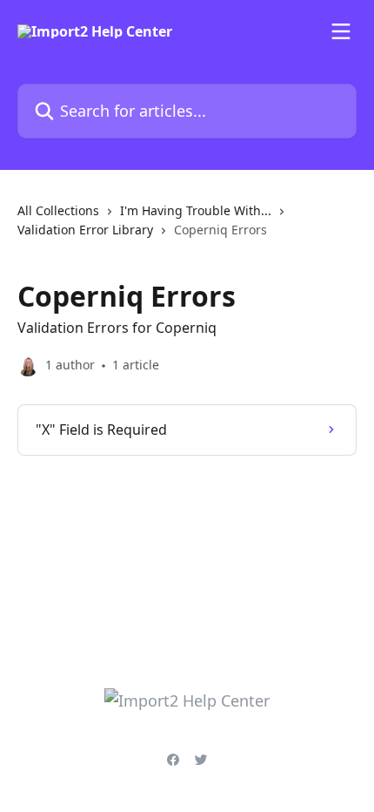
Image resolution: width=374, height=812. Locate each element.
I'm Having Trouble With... (195, 210)
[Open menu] (341, 31)
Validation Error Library (85, 229)
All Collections (58, 210)
